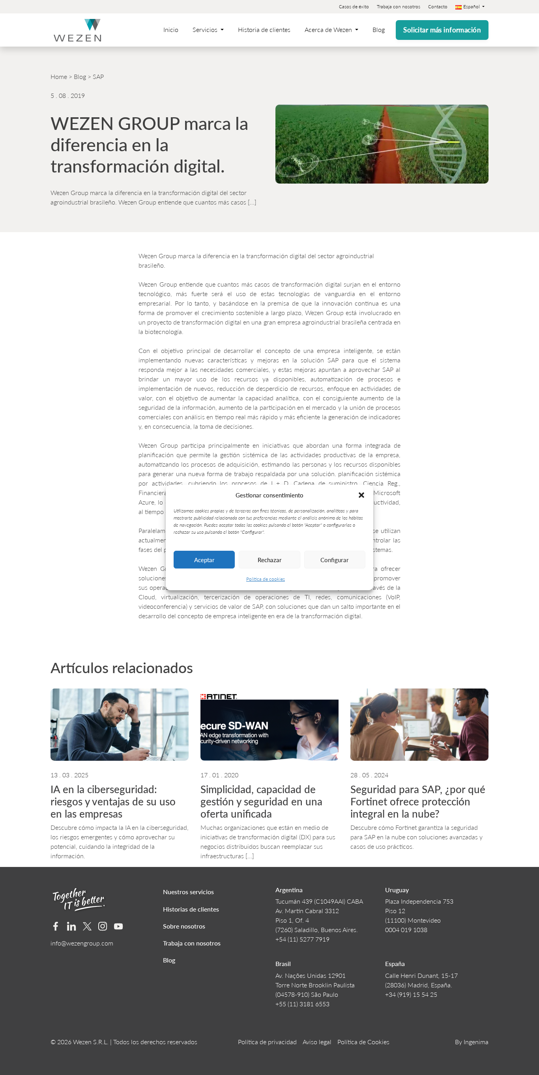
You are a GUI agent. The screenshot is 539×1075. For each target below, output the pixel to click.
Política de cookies (265, 579)
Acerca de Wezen (329, 29)
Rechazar (270, 559)
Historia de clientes (264, 29)
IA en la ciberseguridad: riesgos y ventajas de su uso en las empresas (113, 801)
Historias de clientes (191, 909)
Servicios (206, 29)
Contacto (437, 6)
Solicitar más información (442, 29)
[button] (361, 495)
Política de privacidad (267, 1041)
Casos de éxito (354, 6)
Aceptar (204, 559)
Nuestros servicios (188, 891)
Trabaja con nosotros (398, 6)
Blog (378, 29)
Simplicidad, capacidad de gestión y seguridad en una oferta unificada (261, 801)
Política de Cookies (363, 1041)
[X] (87, 926)
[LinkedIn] (71, 926)
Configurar (334, 559)
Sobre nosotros (184, 926)
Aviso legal (317, 1041)
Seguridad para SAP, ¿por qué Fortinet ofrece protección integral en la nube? (417, 801)
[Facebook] (56, 926)
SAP (98, 76)
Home (59, 76)
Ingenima (476, 1041)
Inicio (170, 29)
